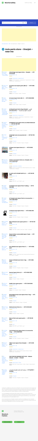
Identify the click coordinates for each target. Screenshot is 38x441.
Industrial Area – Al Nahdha (17, 166)
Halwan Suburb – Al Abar (17, 362)
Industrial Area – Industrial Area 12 (18, 78)
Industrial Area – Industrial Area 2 (18, 115)
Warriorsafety (10, 3)
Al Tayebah (14, 91)
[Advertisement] (19, 12)
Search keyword (3, 22)
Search (31, 22)
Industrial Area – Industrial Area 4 (18, 349)
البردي (13, 179)
